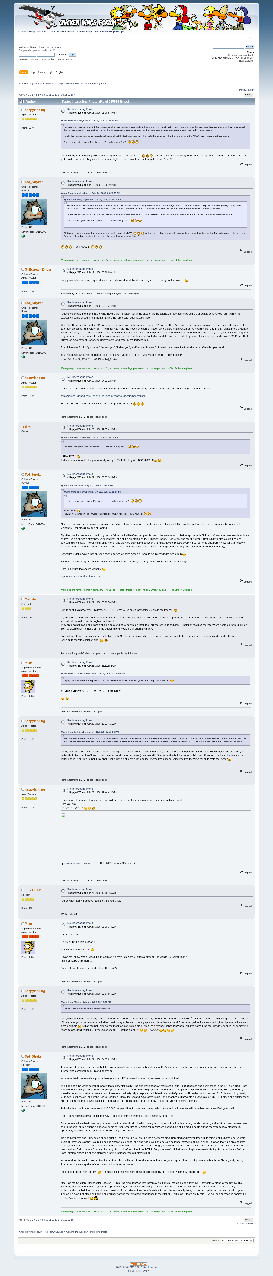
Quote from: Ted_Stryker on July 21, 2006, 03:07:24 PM (90, 732)
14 (59, 94)
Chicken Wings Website (32, 31)
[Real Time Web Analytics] (138, 1264)
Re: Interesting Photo (80, 109)
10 (46, 94)
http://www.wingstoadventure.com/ (80, 576)
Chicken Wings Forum (62, 31)
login (48, 47)
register (57, 47)
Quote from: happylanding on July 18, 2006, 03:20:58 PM (90, 193)
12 (53, 94)
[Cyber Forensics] (23, 237)
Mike (28, 663)
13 (56, 94)
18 (72, 94)
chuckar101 (33, 890)
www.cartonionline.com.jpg (77, 863)
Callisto (30, 599)
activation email (46, 50)
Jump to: (216, 1240)
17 (69, 94)
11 (50, 94)
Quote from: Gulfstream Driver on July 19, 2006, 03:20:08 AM (93, 674)
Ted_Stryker (34, 182)
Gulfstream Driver (38, 269)
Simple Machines (151, 1267)
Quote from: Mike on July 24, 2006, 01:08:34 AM (86, 1002)
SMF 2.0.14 (122, 1267)
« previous (242, 90)
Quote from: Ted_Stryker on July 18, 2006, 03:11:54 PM (89, 120)
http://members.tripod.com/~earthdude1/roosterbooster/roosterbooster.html (103, 396)
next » (251, 90)
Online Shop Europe (112, 31)
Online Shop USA (87, 31)
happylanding (35, 110)
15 (62, 94)
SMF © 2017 (136, 1267)
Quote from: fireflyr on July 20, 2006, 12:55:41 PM (87, 485)
